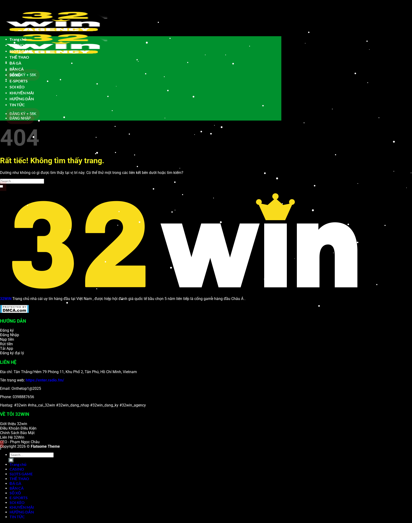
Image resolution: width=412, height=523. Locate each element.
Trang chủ (18, 39)
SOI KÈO (17, 87)
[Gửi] (1, 186)
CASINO (17, 45)
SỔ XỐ (15, 75)
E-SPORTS (19, 81)
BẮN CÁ (17, 69)
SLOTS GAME (21, 51)
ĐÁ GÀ (15, 63)
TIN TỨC (17, 104)
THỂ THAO (19, 57)
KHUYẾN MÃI (22, 93)
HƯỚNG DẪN (22, 98)
